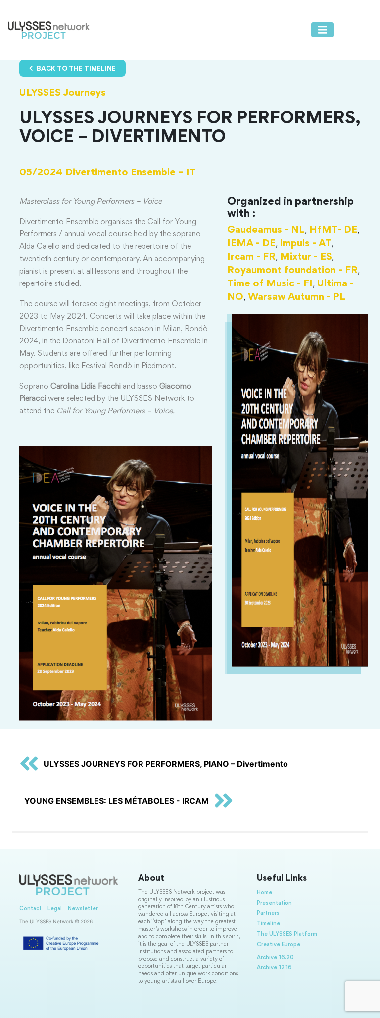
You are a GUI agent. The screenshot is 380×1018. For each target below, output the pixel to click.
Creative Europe (278, 944)
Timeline (268, 923)
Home (264, 892)
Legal (55, 908)
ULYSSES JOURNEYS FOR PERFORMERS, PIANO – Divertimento (166, 764)
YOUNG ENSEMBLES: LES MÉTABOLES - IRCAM (116, 801)
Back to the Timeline (75, 69)
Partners (268, 913)
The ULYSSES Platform (287, 934)
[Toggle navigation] (322, 29)
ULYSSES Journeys (62, 93)
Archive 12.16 (274, 967)
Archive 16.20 (275, 957)
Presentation (274, 903)
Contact (30, 908)
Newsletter (83, 908)
